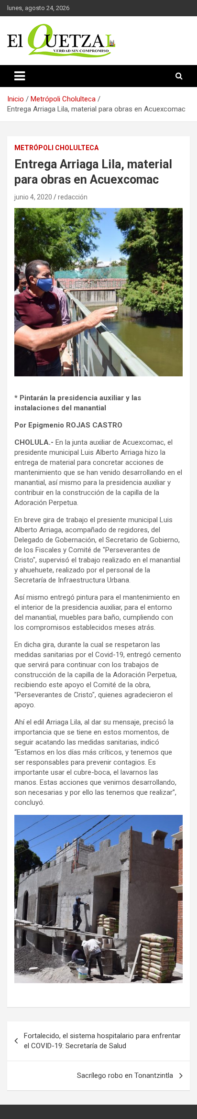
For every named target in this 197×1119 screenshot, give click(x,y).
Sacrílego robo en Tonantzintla (125, 1075)
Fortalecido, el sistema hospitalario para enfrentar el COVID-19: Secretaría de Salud (102, 1040)
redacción (73, 197)
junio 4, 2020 (33, 197)
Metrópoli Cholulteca (56, 148)
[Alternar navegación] (19, 76)
